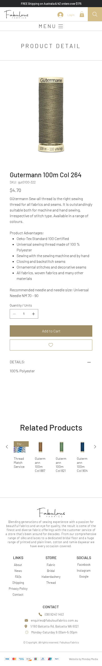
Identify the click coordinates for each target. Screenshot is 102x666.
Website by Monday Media (83, 659)
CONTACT (51, 606)
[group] (51, 458)
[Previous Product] (7, 447)
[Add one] (33, 314)
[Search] (95, 14)
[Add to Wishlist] (51, 345)
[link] (81, 14)
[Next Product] (95, 447)
